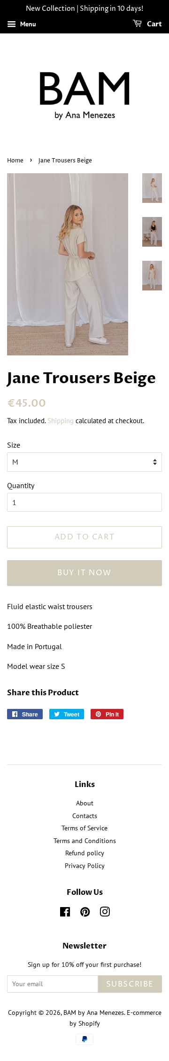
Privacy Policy (85, 865)
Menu (27, 24)
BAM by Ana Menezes (93, 1012)
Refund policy (84, 853)
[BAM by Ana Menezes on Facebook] (65, 913)
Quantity (20, 485)
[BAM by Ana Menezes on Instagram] (105, 913)
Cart (154, 24)
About (84, 803)
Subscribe (130, 984)
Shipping (60, 420)
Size (13, 445)
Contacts (84, 816)
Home (15, 161)
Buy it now (84, 573)
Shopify (89, 1023)
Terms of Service (84, 828)
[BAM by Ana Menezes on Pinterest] (85, 913)
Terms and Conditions (85, 840)
